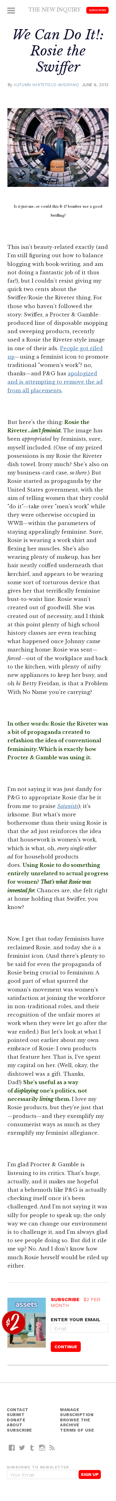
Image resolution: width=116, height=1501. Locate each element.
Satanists (67, 806)
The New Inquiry (54, 10)
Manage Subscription (77, 1412)
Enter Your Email (76, 1319)
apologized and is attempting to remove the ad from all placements (55, 381)
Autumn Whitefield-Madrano (46, 84)
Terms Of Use (77, 1430)
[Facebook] (12, 1447)
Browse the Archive (75, 1423)
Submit (15, 1414)
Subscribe (97, 10)
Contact (17, 1409)
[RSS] (52, 1447)
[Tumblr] (32, 1447)
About (15, 1425)
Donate (16, 1420)
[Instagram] (42, 1447)
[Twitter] (22, 1447)
